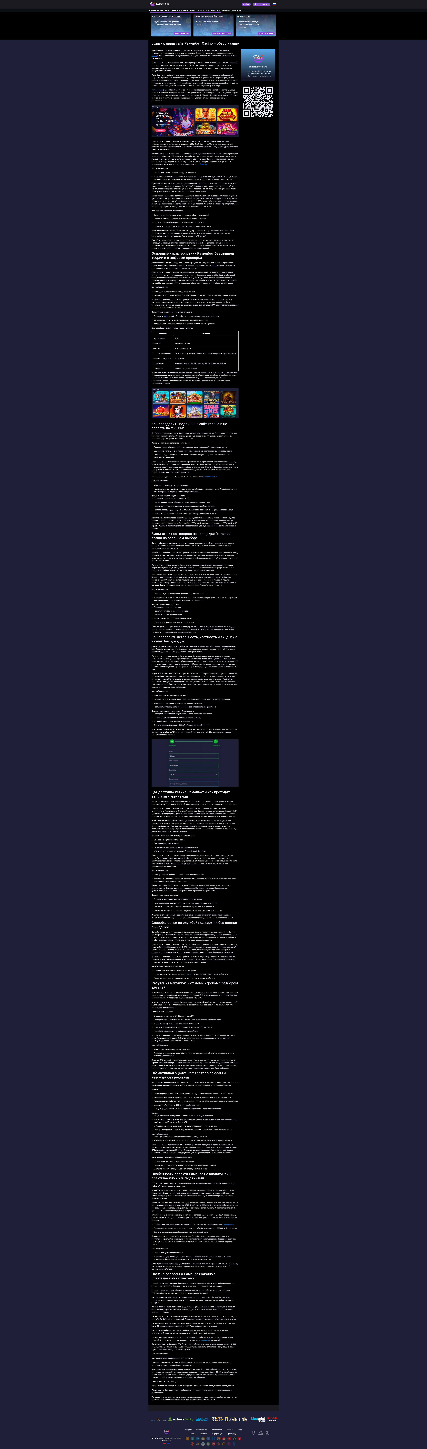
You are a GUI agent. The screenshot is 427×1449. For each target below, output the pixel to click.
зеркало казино (210, 477)
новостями (205, 1340)
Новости (214, 10)
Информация (224, 10)
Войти (246, 4)
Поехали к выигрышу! (258, 73)
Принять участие (181, 33)
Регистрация (170, 10)
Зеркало (192, 10)
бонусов (203, 164)
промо (186, 974)
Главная (152, 10)
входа (213, 265)
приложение (229, 1224)
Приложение (182, 10)
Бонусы (160, 10)
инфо (166, 316)
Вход (200, 10)
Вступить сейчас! (223, 33)
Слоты (206, 10)
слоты (154, 56)
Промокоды (237, 10)
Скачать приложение (264, 33)
